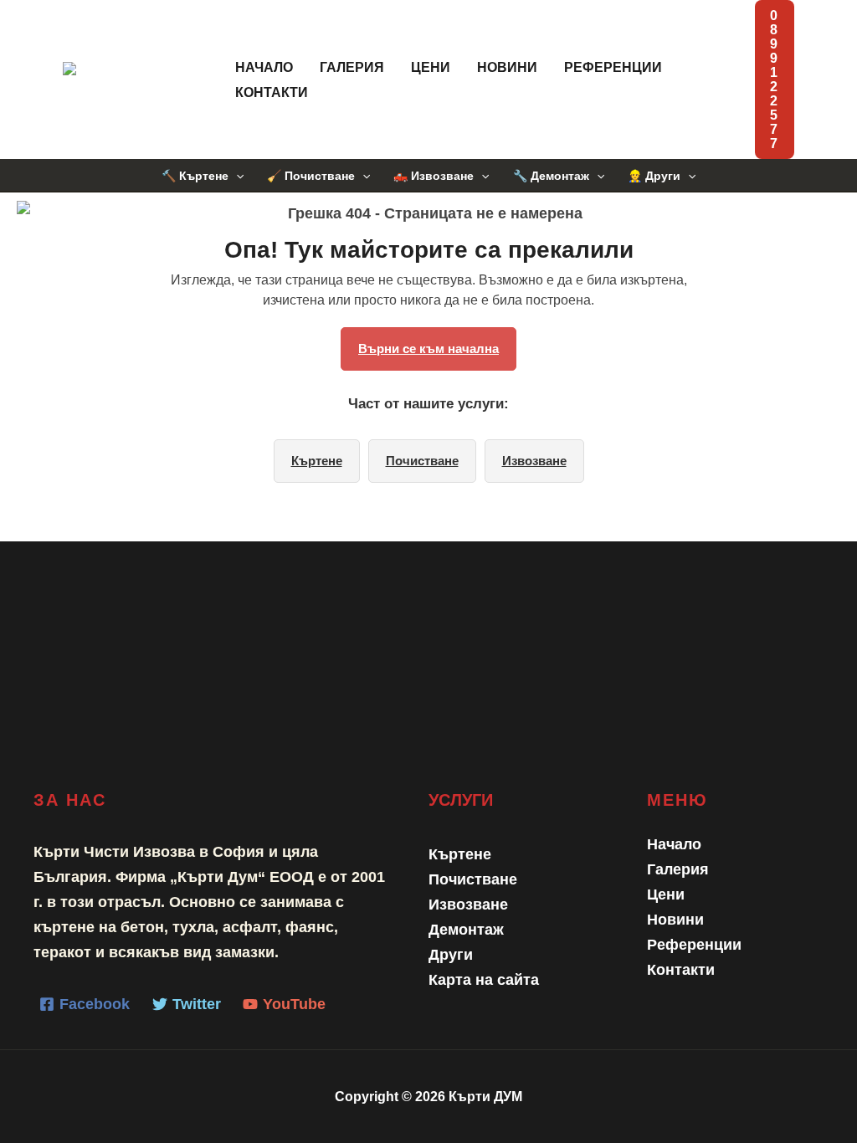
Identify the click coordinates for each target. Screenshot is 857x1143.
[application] (236, 175)
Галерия (352, 67)
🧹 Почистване (311, 175)
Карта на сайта (483, 979)
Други (450, 954)
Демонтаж (466, 929)
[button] (774, 79)
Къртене (316, 461)
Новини (507, 67)
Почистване (422, 461)
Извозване (534, 461)
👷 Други (654, 175)
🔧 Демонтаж (551, 175)
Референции (613, 67)
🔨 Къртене (195, 175)
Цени (430, 67)
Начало (264, 67)
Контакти (271, 92)
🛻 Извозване (433, 175)
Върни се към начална (428, 348)
